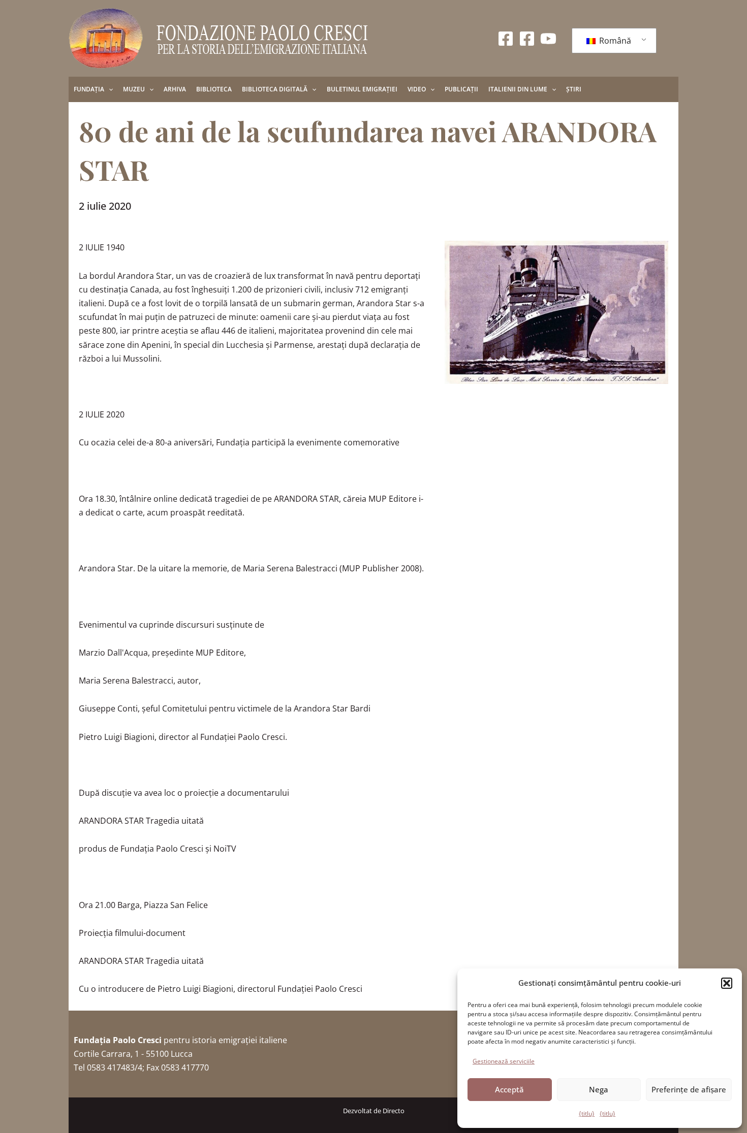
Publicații (461, 89)
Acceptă (509, 1089)
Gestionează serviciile (504, 1061)
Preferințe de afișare (688, 1089)
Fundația (89, 89)
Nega (598, 1089)
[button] (727, 983)
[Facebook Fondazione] (505, 38)
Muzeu (134, 89)
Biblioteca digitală (274, 89)
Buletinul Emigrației (362, 89)
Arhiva (175, 89)
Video (417, 89)
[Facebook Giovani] (527, 38)
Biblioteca (214, 89)
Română (614, 40)
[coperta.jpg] (556, 312)
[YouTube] (548, 38)
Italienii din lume (517, 89)
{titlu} (587, 1113)
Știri (573, 89)
